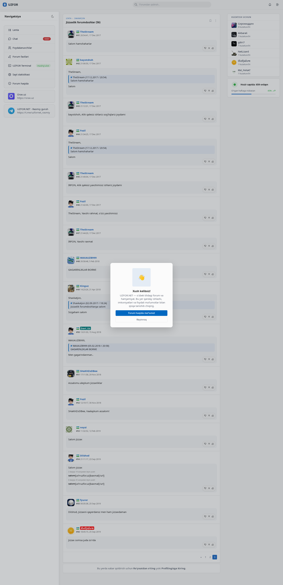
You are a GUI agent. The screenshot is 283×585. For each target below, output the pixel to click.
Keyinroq (142, 319)
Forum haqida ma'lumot (141, 313)
